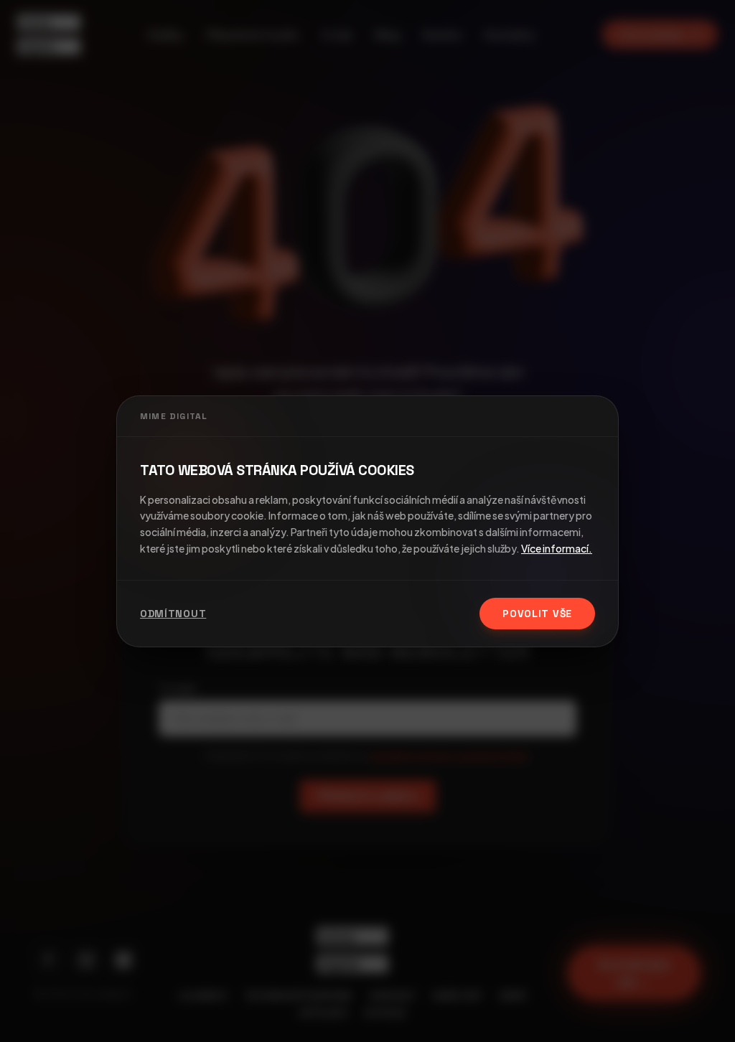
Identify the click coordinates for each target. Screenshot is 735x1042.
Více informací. (556, 548)
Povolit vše (537, 613)
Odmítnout (173, 613)
